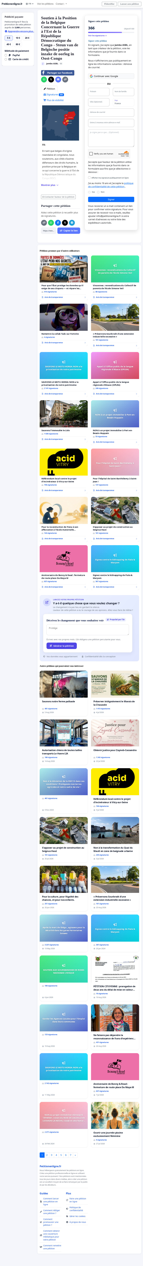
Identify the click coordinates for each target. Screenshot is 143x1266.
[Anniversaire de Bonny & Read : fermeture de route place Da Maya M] (64, 567)
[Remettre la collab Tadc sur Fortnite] (64, 325)
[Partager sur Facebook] (58, 223)
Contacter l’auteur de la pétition (59, 197)
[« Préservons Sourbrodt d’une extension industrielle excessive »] (115, 326)
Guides (44, 1193)
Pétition (50, 88)
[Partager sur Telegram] (72, 223)
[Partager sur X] (51, 79)
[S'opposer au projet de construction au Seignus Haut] (115, 519)
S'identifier (109, 4)
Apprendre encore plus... (21, 31)
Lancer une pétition (129, 4)
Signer (111, 199)
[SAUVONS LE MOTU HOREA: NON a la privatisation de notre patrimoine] (64, 374)
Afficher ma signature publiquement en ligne (110, 178)
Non (102, 192)
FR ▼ (31, 4)
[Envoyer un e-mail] (58, 79)
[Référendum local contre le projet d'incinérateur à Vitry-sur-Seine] (64, 471)
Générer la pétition (63, 645)
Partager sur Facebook (59, 72)
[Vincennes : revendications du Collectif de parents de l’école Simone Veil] (115, 277)
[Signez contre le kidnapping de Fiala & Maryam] (115, 567)
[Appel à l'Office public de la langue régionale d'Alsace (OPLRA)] (115, 374)
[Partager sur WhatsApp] (44, 79)
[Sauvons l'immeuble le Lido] (64, 421)
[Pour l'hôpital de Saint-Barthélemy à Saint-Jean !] (115, 471)
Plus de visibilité (55, 100)
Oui (93, 192)
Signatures (54, 94)
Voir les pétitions (45, 4)
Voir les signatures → (97, 35)
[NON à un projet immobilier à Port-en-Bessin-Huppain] (115, 422)
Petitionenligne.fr (12, 3)
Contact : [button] (60, 4)
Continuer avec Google (106, 76)
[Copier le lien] (65, 79)
